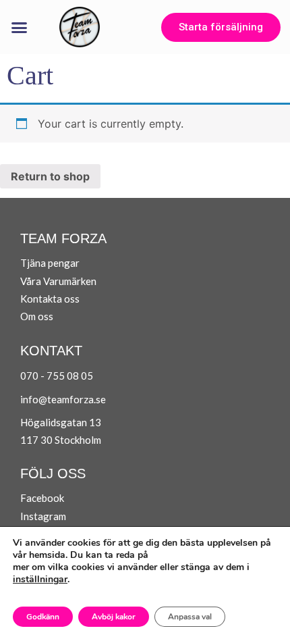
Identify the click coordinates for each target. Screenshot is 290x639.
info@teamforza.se (63, 399)
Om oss (36, 316)
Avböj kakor (114, 616)
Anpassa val (190, 616)
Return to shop (50, 176)
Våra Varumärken (58, 281)
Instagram (43, 516)
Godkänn (42, 616)
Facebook (42, 498)
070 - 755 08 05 (56, 375)
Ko (26, 298)
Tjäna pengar (50, 263)
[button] (19, 27)
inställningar (40, 579)
